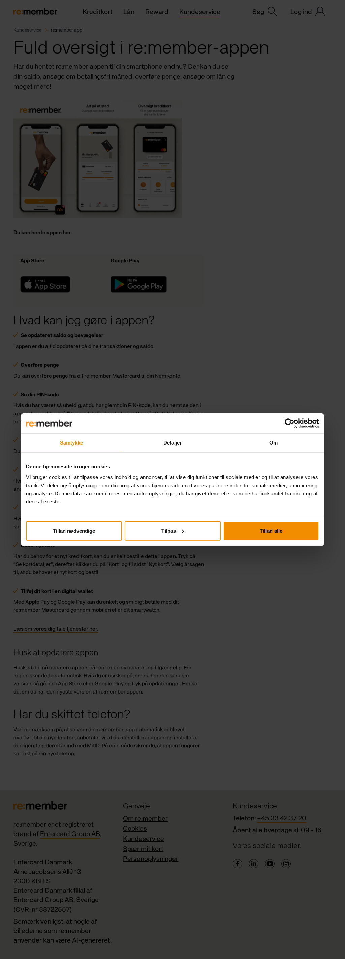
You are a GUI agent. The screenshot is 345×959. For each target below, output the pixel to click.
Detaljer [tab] (172, 443)
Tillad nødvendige (74, 530)
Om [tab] (273, 443)
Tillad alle (271, 530)
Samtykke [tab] (71, 443)
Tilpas (168, 530)
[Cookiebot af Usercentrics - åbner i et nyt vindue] (289, 423)
